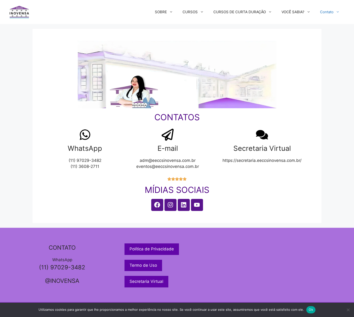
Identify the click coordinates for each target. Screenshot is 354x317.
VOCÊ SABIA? (293, 12)
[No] (348, 309)
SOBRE (161, 12)
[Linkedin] (184, 205)
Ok (311, 309)
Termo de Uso (143, 265)
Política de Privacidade (152, 249)
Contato (327, 12)
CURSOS (190, 12)
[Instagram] (170, 205)
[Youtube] (197, 205)
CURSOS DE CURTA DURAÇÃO (239, 12)
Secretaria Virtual (146, 281)
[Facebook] (157, 205)
